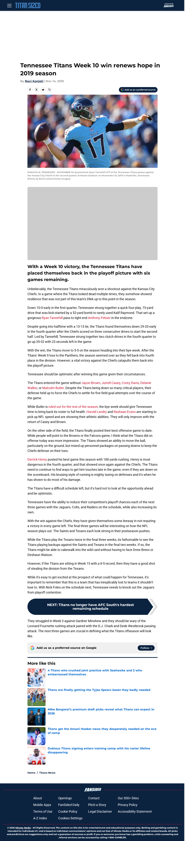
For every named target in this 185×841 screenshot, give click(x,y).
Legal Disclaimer (100, 811)
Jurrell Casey (111, 383)
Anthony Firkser (99, 318)
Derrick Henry (37, 459)
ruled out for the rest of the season (73, 407)
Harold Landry (97, 412)
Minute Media (23, 827)
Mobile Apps (42, 805)
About (37, 798)
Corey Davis (130, 383)
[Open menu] (9, 5)
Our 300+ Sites (128, 798)
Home (31, 772)
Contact (94, 798)
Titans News (47, 772)
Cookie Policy (67, 811)
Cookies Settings (70, 818)
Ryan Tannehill (52, 318)
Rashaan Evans (125, 412)
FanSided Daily (68, 805)
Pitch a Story (97, 805)
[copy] (49, 89)
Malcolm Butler (53, 388)
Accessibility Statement (135, 811)
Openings (65, 798)
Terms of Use (42, 811)
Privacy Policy (127, 805)
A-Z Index (40, 818)
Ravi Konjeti (34, 81)
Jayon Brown (90, 383)
